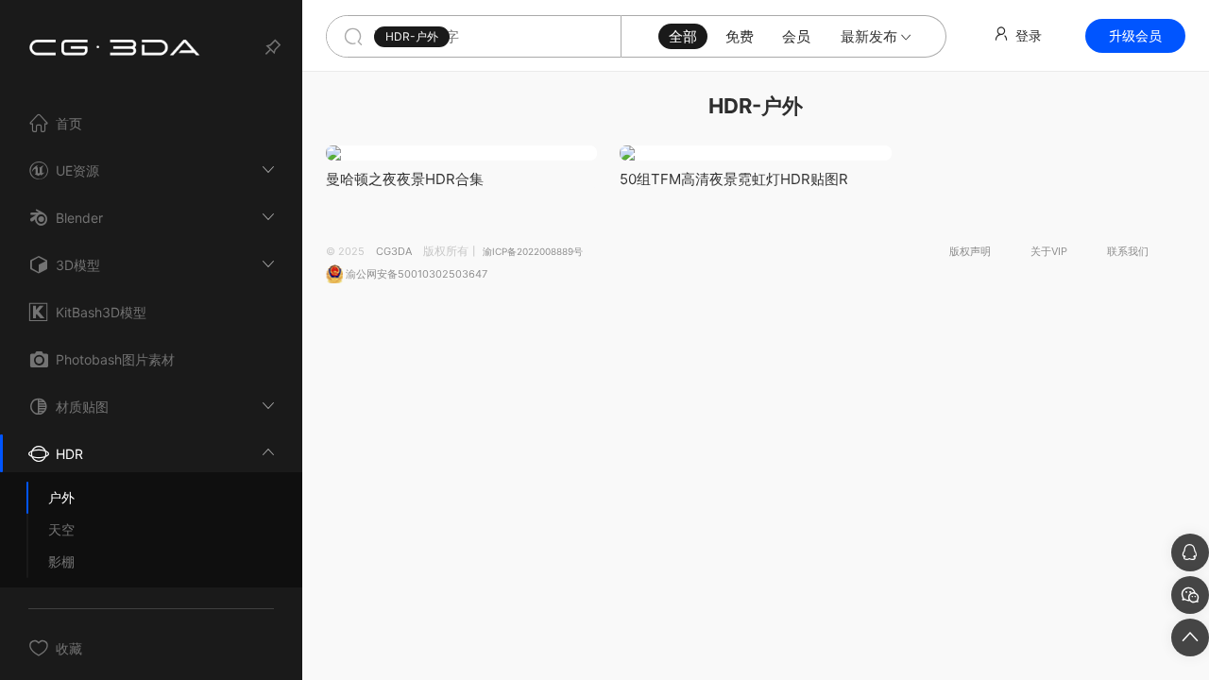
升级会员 (1135, 35)
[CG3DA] (118, 42)
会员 (796, 36)
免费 (739, 36)
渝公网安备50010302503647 (415, 273)
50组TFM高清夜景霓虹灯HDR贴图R (734, 179)
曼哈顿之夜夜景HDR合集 (405, 179)
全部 (683, 36)
